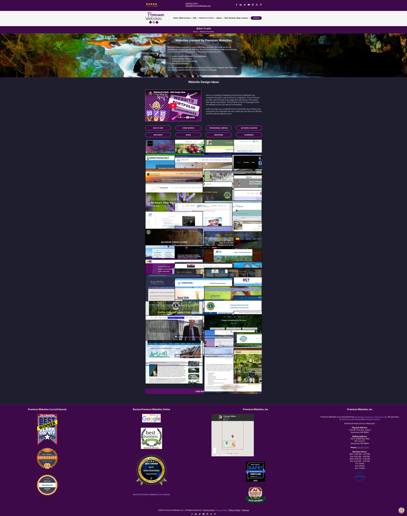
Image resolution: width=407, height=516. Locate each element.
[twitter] (257, 5)
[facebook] (237, 5)
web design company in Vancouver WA (370, 417)
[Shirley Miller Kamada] (174, 141)
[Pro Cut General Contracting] (203, 263)
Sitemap (245, 510)
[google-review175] (151, 415)
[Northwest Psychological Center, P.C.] (174, 154)
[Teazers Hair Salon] (187, 337)
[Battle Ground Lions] (174, 302)
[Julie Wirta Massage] (233, 348)
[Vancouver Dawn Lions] (233, 302)
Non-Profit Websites (180, 63)
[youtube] (249, 5)
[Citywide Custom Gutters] (174, 341)
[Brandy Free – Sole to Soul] (233, 172)
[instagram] (253, 5)
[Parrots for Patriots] (184, 355)
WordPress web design (350, 419)
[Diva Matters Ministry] (162, 364)
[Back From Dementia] (233, 141)
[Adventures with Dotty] (233, 331)
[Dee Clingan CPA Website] (233, 316)
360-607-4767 (191, 3)
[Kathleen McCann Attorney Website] (174, 275)
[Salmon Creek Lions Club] (174, 230)
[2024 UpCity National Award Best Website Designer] (47, 449)
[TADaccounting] (203, 227)
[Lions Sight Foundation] (203, 183)
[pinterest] (261, 5)
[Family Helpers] (233, 287)
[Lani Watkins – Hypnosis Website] (203, 315)
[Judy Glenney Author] (174, 212)
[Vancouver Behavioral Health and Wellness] (174, 170)
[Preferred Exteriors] (233, 233)
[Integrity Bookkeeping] (174, 246)
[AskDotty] (174, 260)
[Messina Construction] (233, 269)
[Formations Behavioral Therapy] (203, 279)
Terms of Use (208, 510)
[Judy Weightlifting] (203, 204)
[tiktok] (245, 5)
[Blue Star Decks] (233, 250)
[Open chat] (401, 510)
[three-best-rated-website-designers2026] (151, 455)
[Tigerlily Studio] (203, 169)
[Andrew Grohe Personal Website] (174, 317)
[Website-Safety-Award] (255, 462)
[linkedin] (241, 5)
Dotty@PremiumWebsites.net (198, 6)
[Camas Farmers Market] (203, 141)
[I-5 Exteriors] (203, 247)
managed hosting (372, 419)
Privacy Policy (221, 510)
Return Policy (234, 510)
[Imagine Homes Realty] (203, 156)
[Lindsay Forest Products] (233, 154)
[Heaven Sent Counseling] (174, 183)
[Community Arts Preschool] (203, 301)
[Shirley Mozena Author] (233, 202)
